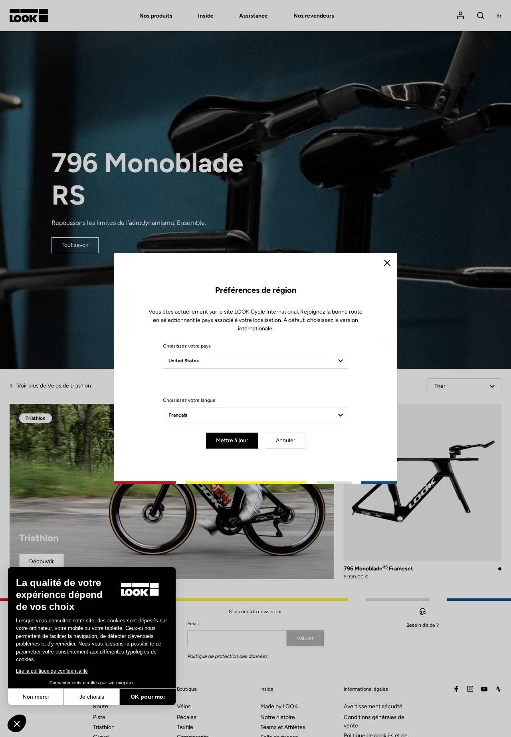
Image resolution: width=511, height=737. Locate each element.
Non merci (36, 696)
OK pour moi (148, 696)
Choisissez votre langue (189, 400)
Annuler (285, 440)
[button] (16, 723)
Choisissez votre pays (187, 346)
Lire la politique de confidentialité (52, 671)
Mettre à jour (232, 440)
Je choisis (91, 696)
